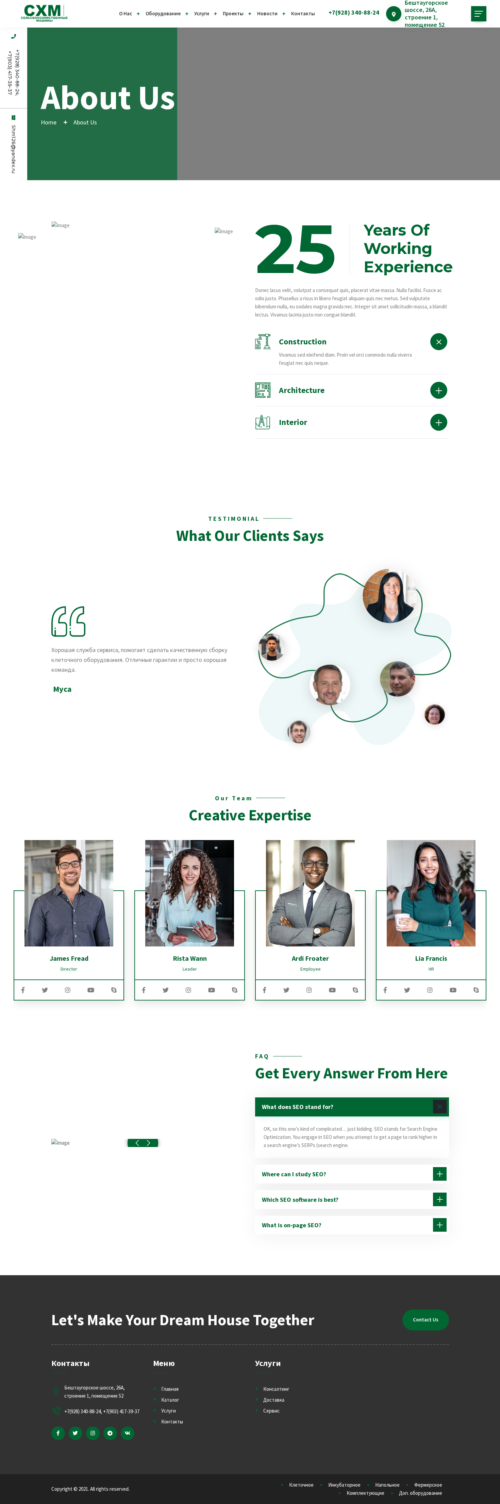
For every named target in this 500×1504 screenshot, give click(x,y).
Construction (303, 341)
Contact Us (425, 1319)
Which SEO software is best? (300, 1199)
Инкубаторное (344, 1485)
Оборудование (163, 13)
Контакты (303, 13)
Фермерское (428, 1485)
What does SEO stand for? (297, 1107)
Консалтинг (276, 1389)
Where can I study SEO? (294, 1174)
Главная (170, 1389)
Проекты (233, 13)
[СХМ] (44, 13)
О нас (125, 13)
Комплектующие (365, 1493)
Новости (267, 13)
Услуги (201, 13)
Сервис (271, 1410)
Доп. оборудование (420, 1493)
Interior (293, 422)
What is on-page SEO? (291, 1225)
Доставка (273, 1400)
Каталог (170, 1400)
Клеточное (301, 1485)
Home (48, 122)
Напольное (387, 1485)
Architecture (301, 390)
